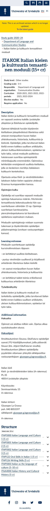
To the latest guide (25, 29)
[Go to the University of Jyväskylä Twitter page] (32, 502)
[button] (25, 437)
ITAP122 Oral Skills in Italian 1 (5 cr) (19, 457)
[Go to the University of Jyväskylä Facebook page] (9, 502)
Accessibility (25, 508)
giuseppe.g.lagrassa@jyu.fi (33, 357)
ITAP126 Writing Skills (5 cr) (15, 460)
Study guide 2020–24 (12, 38)
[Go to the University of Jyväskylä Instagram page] (16, 502)
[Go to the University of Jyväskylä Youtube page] (40, 502)
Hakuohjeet (7, 333)
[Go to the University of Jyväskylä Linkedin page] (24, 502)
